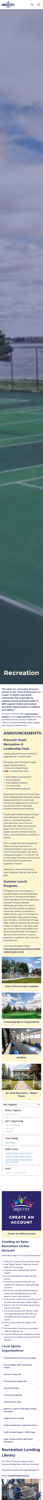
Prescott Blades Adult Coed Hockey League (18, 1366)
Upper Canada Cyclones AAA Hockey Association (18, 1440)
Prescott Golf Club (11, 1388)
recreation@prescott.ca (18, 1476)
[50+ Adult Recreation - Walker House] (21, 1077)
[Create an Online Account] (21, 1210)
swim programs (31, 714)
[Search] (32, 4)
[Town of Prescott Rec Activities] (21, 970)
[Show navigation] (39, 4)
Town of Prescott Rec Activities (22, 986)
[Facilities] (21, 1041)
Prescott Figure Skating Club (15, 1381)
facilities (5, 717)
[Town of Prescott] (8, 4)
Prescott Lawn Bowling (13, 1395)
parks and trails (24, 717)
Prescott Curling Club (12, 1374)
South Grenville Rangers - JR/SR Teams (20, 1432)
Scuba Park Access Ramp (14, 1418)
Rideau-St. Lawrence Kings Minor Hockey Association (20, 1410)
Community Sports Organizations (21, 1022)
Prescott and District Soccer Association (20, 1358)
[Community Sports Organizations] (21, 1006)
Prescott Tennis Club (12, 1402)
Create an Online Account (21, 1233)
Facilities (21, 1057)
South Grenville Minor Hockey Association (20, 1425)
